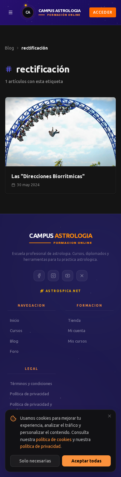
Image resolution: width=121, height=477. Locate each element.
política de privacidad (40, 446)
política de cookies (54, 439)
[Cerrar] (109, 416)
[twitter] (81, 275)
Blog (9, 48)
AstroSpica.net (63, 291)
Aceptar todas (86, 460)
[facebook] (39, 275)
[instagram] (53, 275)
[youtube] (67, 275)
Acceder (102, 12)
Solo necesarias (35, 460)
